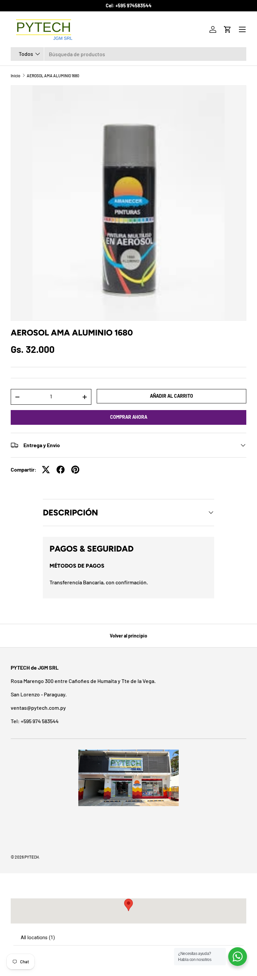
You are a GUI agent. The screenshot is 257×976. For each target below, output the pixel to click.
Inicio (15, 76)
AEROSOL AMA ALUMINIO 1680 (53, 76)
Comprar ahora (128, 417)
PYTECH (31, 857)
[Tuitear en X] (45, 469)
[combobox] (128, 54)
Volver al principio (128, 636)
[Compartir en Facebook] (60, 469)
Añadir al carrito (171, 396)
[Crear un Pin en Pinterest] (75, 469)
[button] (227, 29)
